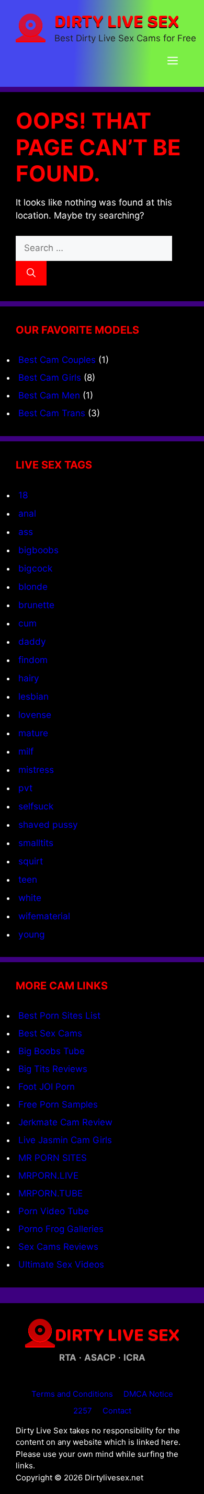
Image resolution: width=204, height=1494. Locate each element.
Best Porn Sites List (59, 1015)
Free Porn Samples (58, 1104)
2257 (82, 1411)
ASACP (100, 1357)
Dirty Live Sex (116, 20)
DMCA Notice (148, 1394)
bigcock (35, 568)
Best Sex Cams (50, 1033)
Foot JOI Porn (46, 1086)
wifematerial (44, 915)
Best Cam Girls (49, 377)
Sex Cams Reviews (58, 1246)
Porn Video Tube (53, 1211)
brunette (36, 604)
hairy (28, 677)
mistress (36, 769)
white (29, 897)
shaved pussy (48, 824)
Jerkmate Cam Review (65, 1122)
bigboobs (38, 549)
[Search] (31, 273)
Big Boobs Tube (51, 1051)
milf (25, 751)
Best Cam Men (49, 395)
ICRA (134, 1357)
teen (27, 879)
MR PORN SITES (52, 1158)
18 (23, 494)
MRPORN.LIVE (48, 1175)
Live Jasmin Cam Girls (65, 1140)
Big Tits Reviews (52, 1069)
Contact (117, 1411)
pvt (25, 787)
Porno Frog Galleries (61, 1229)
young (31, 934)
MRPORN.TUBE (50, 1193)
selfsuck (35, 806)
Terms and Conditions (72, 1394)
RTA (67, 1357)
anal (27, 513)
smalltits (35, 842)
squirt (30, 861)
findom (33, 659)
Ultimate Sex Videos (61, 1264)
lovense (34, 714)
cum (27, 623)
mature (33, 732)
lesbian (33, 696)
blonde (33, 586)
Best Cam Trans (51, 413)
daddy (32, 641)
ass (25, 531)
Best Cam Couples (57, 360)
